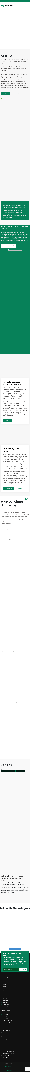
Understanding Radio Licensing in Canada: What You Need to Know (12, 877)
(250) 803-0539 (4, 1)
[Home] (8, 6)
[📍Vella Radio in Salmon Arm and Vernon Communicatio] (7, 916)
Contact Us (7, 420)
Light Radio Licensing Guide (8, 246)
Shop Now (5, 93)
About (4, 982)
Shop (4, 990)
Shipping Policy (6, 1004)
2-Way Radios (6, 1014)
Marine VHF (5, 1018)
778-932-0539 (6, 1031)
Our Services (8, 488)
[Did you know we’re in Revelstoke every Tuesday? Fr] (22, 916)
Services (4, 984)
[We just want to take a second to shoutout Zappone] (7, 942)
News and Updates (10, 770)
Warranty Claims (6, 1006)
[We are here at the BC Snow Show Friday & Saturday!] (7, 933)
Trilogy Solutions (8, 1066)
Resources (5, 998)
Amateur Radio (6, 1016)
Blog (4, 988)
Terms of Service (7, 1069)
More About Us (16, 93)
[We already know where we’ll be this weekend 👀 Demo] (22, 942)
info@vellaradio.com (13, 1)
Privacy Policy (9, 1070)
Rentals (4, 986)
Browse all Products (7, 1023)
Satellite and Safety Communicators (10, 1021)
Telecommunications (20, 770)
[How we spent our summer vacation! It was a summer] (22, 933)
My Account (5, 1000)
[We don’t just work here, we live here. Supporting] (22, 925)
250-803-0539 (6, 1047)
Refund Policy (6, 1002)
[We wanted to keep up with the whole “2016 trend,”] (7, 925)
